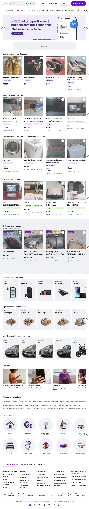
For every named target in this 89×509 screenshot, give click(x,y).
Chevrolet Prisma (64, 401)
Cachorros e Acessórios (24, 487)
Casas (5, 488)
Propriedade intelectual (42, 494)
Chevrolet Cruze (13, 405)
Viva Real (83, 494)
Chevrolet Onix (7, 401)
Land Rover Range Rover (51, 401)
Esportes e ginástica (61, 480)
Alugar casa (71, 408)
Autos (61, 10)
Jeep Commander (38, 401)
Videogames (24, 477)
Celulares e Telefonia (10, 471)
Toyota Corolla (74, 401)
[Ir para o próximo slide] (87, 73)
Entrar (63, 3)
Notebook (61, 405)
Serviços (40, 480)
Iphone (21, 405)
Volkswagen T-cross (26, 401)
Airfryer (37, 405)
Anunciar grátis (79, 3)
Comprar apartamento (39, 408)
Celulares (83, 10)
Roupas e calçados (60, 477)
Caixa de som (53, 405)
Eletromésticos (25, 474)
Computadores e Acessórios (8, 483)
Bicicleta (29, 408)
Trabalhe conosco (61, 494)
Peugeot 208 (15, 401)
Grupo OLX (70, 494)
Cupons (33, 10)
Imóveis (51, 10)
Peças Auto (41, 474)
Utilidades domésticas (78, 476)
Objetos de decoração (78, 486)
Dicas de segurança (10, 494)
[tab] (11, 465)
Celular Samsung (29, 405)
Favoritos (23, 10)
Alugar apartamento (52, 408)
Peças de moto (76, 482)
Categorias (9, 10)
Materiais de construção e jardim (43, 485)
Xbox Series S (22, 408)
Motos (5, 479)
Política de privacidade (30, 494)
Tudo (42, 10)
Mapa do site (53, 494)
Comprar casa (63, 408)
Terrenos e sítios (59, 474)
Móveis (22, 471)
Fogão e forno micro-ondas (72, 405)
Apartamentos (41, 471)
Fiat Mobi (5, 405)
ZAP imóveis (77, 494)
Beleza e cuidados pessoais (60, 485)
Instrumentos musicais (78, 479)
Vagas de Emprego (43, 477)
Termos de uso (21, 494)
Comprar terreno (81, 408)
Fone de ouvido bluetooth (10, 408)
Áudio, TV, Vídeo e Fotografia (26, 481)
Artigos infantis (59, 471)
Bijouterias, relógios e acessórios (78, 472)
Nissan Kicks (82, 401)
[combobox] (22, 3)
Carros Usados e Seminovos (8, 475)
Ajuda (4, 494)
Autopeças (71, 10)
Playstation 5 (44, 405)
